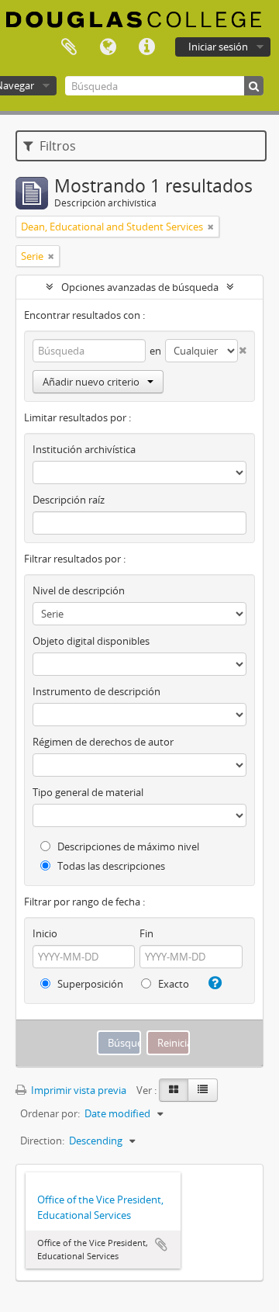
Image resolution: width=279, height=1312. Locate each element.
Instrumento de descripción (96, 691)
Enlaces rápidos (146, 47)
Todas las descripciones (110, 866)
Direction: (42, 1141)
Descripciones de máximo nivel (127, 846)
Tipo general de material (88, 792)
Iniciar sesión (218, 47)
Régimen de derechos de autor (103, 742)
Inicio (45, 933)
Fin (146, 933)
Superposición (89, 984)
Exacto (172, 984)
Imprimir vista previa (77, 1090)
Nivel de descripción (79, 590)
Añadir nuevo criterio (91, 382)
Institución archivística (84, 449)
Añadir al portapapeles (161, 1244)
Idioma (107, 47)
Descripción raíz (69, 500)
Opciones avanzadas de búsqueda (140, 287)
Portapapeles (69, 47)
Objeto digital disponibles (91, 641)
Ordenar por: (50, 1113)
